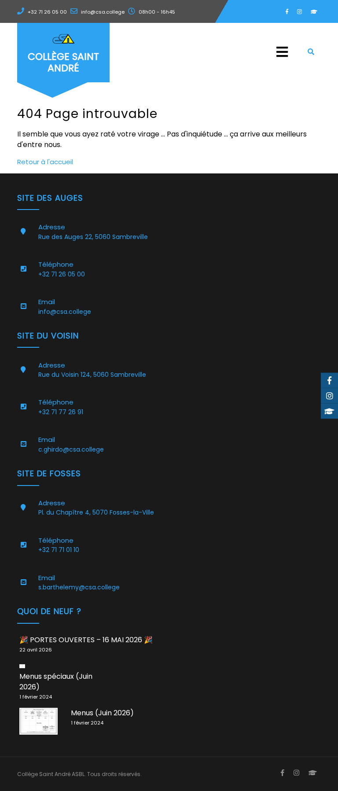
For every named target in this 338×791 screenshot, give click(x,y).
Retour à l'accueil (45, 161)
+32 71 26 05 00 (47, 11)
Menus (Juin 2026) (102, 713)
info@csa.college (103, 11)
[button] (208, 52)
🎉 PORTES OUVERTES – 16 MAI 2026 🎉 (86, 640)
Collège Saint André (63, 62)
